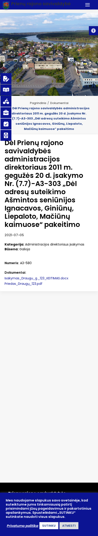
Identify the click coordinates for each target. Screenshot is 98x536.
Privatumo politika (22, 526)
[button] (93, 30)
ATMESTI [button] (69, 526)
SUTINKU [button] (49, 526)
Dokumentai (59, 103)
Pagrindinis (38, 103)
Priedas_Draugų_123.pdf (23, 283)
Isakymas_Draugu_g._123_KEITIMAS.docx (36, 278)
